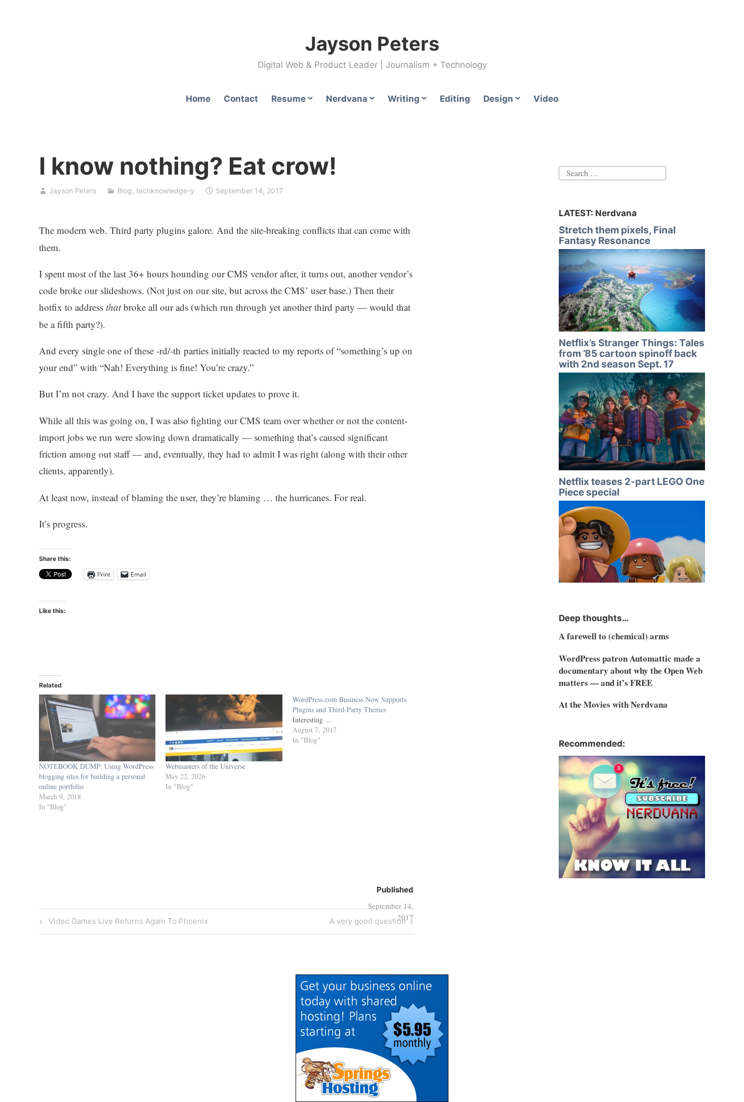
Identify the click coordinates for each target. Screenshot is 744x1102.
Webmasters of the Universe (205, 766)
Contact (241, 99)
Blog (124, 190)
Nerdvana (346, 99)
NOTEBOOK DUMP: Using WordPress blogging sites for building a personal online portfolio (96, 776)
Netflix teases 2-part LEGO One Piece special (632, 487)
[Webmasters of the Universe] (224, 728)
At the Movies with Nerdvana (613, 704)
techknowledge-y (165, 190)
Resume (288, 99)
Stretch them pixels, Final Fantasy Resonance (617, 235)
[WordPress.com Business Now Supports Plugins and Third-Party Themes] (356, 720)
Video (545, 99)
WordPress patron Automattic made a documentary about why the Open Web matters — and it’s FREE (630, 670)
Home (198, 99)
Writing (404, 99)
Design (498, 99)
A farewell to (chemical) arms (614, 636)
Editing (455, 99)
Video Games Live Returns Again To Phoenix (127, 923)
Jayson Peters (372, 43)
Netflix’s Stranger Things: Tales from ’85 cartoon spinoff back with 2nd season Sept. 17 (632, 353)
